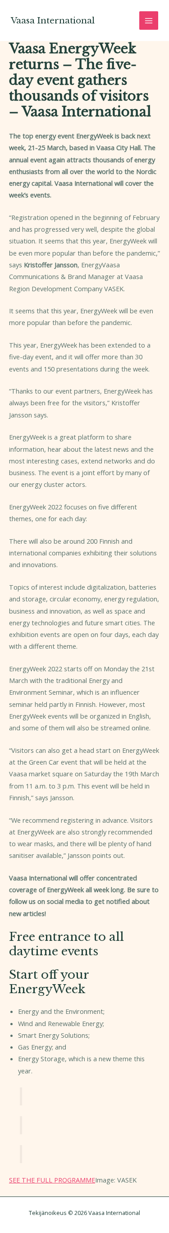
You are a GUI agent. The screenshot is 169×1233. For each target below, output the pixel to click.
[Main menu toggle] (148, 20)
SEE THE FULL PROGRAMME (52, 1179)
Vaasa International (53, 20)
